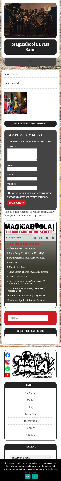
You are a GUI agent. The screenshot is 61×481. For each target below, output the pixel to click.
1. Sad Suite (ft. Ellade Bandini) (23, 243)
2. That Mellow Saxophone (21, 248)
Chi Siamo (30, 393)
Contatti (30, 434)
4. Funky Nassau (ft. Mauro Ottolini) (26, 257)
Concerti (30, 427)
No (34, 476)
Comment (12, 147)
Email (10, 175)
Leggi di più (30, 472)
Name (10, 165)
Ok (27, 476)
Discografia (30, 420)
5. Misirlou (12, 262)
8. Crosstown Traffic (17, 276)
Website (11, 184)
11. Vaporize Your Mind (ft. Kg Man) (26, 295)
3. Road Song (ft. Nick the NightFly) (25, 253)
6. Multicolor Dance (17, 267)
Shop (30, 407)
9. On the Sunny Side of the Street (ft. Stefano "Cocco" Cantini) (26, 282)
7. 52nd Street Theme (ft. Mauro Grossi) (28, 272)
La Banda (30, 414)
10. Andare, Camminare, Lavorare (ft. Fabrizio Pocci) (27, 289)
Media (30, 400)
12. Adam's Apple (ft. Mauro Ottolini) (26, 300)
